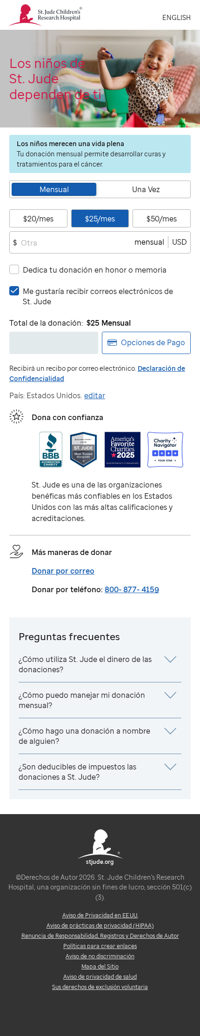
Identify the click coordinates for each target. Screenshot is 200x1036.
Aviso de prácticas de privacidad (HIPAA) (100, 925)
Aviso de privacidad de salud (100, 977)
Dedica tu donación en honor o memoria (95, 270)
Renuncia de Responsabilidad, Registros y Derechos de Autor (100, 936)
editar (94, 395)
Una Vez (146, 189)
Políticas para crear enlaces (100, 946)
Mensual (54, 189)
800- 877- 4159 (132, 589)
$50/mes (162, 219)
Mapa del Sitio (100, 966)
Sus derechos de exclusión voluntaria (100, 987)
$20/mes (38, 219)
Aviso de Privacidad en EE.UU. (100, 915)
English (176, 17)
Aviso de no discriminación (100, 956)
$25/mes (100, 219)
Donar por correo (63, 571)
